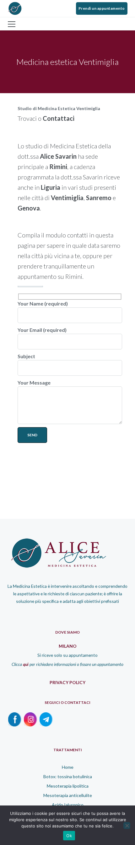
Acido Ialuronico (68, 804)
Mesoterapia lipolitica (68, 786)
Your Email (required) (42, 330)
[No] (126, 825)
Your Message (34, 382)
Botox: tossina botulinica (67, 776)
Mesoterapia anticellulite (67, 795)
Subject (26, 356)
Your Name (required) (43, 303)
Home (67, 767)
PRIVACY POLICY (67, 682)
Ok (69, 835)
